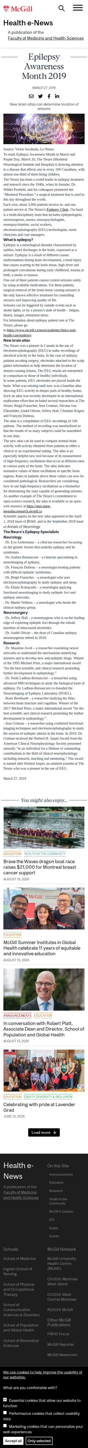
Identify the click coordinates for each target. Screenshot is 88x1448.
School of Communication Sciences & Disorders (21, 1310)
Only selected (39, 1441)
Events (54, 1236)
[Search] (61, 9)
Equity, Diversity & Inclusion (48, 1096)
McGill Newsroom (62, 1354)
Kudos (53, 1228)
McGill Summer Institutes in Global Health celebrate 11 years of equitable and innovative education (41, 948)
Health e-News (28, 22)
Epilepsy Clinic (58, 209)
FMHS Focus (58, 1334)
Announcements (17, 1015)
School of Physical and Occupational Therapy (18, 1289)
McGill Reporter (60, 1344)
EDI (51, 1220)
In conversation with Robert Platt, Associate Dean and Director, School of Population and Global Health (43, 1028)
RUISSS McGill (60, 1309)
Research (56, 1191)
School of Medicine (19, 1258)
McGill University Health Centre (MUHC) (61, 1263)
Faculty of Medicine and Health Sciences (46, 38)
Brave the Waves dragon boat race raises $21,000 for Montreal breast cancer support (39, 867)
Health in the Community (45, 853)
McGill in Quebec (61, 1211)
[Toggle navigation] (78, 7)
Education (12, 853)
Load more (41, 1132)
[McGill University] (20, 9)
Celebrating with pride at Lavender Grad (39, 1107)
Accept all (13, 1441)
